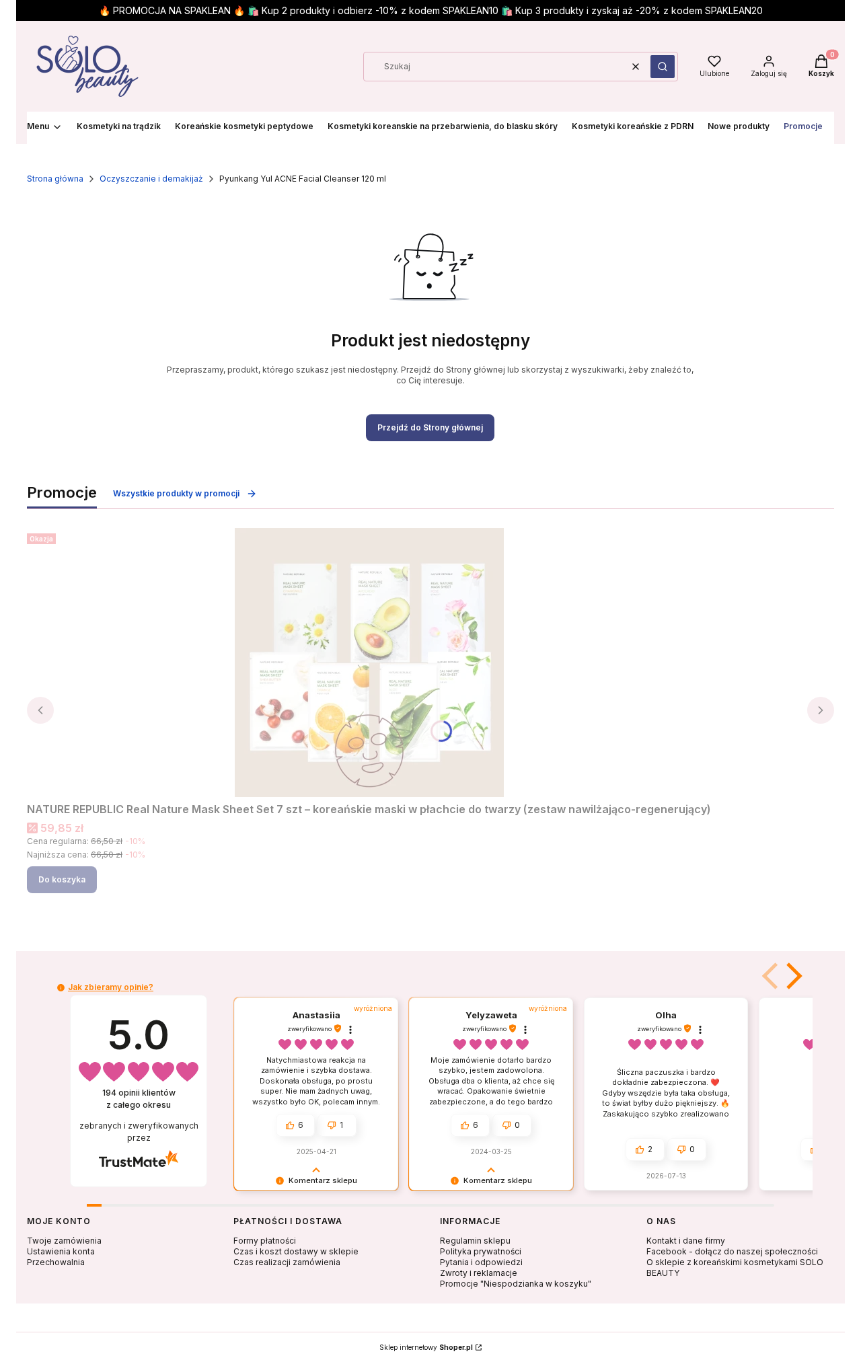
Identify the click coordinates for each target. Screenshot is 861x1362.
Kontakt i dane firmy (685, 1241)
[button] (662, 66)
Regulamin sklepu (475, 1241)
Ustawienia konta (61, 1251)
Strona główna (55, 179)
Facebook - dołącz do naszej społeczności (732, 1251)
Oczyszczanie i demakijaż (151, 179)
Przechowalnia (56, 1262)
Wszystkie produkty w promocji (176, 493)
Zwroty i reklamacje (478, 1273)
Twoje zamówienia (64, 1241)
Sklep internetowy (426, 1347)
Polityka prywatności (480, 1251)
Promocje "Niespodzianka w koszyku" (515, 1284)
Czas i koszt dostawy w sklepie (296, 1251)
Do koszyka (61, 879)
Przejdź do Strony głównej (430, 427)
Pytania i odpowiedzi (481, 1262)
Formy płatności (264, 1241)
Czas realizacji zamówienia (286, 1262)
